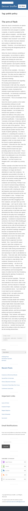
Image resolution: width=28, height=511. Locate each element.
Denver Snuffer (9, 6)
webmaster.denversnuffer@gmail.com (15, 501)
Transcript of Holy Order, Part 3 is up (11, 385)
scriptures (5, 339)
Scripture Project (6, 406)
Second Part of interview (8, 378)
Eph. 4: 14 (5, 157)
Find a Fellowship (6, 414)
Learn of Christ (5, 403)
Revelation (19, 338)
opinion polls (7, 338)
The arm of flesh (10, 21)
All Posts (4, 360)
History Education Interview (8, 381)
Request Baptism (6, 410)
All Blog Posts (5, 356)
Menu (23, 6)
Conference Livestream (7, 388)
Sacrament (4, 418)
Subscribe (5, 446)
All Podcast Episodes (7, 358)
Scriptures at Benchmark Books (9, 375)
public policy (13, 338)
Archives (4, 349)
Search (12, 2)
